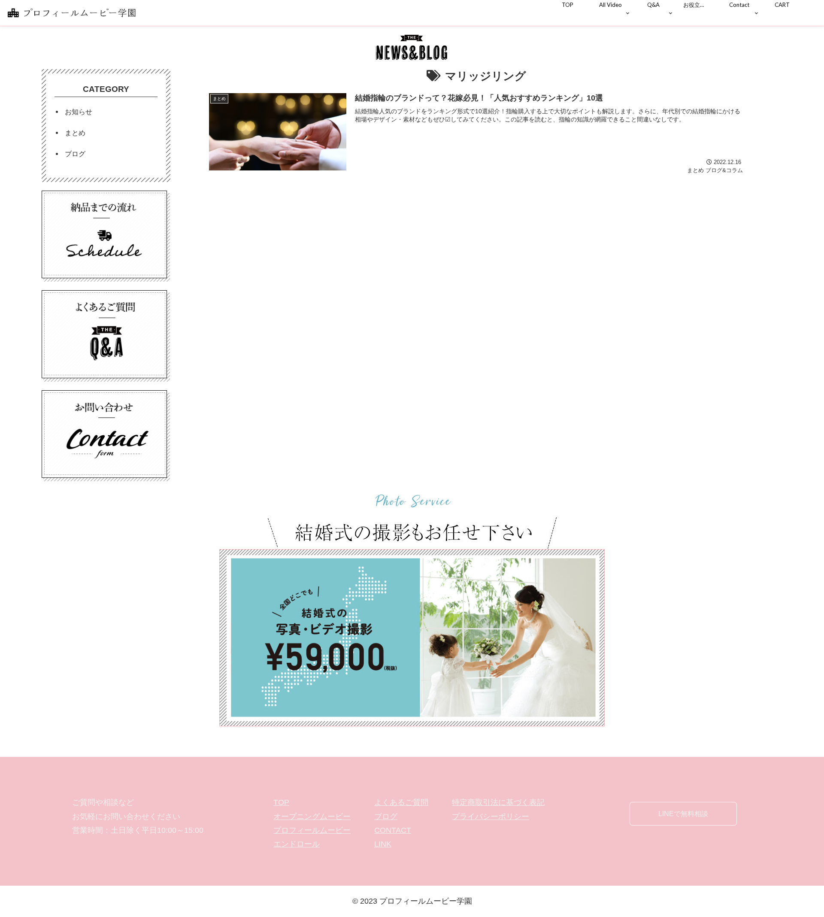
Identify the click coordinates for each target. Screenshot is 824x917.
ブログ (75, 154)
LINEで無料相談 (683, 813)
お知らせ (78, 111)
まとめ (75, 133)
